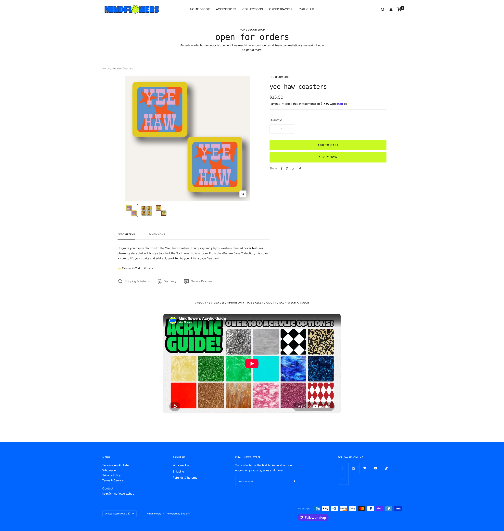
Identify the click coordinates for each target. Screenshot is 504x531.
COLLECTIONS (252, 9)
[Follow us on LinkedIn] (343, 479)
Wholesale (109, 470)
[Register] (293, 481)
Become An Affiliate (115, 465)
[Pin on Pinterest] (287, 168)
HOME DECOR (200, 9)
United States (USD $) (117, 513)
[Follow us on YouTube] (375, 468)
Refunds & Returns (185, 477)
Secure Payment (202, 281)
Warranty (170, 281)
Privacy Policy (111, 475)
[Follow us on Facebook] (343, 468)
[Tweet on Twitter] (293, 168)
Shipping (178, 471)
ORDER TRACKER (280, 9)
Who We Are (181, 465)
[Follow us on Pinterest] (364, 468)
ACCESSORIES (226, 9)
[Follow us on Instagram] (353, 468)
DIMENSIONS (157, 234)
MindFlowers (279, 77)
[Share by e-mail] (299, 168)
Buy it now (328, 157)
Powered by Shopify (178, 513)
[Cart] (399, 9)
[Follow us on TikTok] (386, 468)
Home (105, 68)
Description (126, 234)
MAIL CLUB (306, 9)
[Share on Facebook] (282, 168)
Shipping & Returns (137, 281)
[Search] (382, 9)
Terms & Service (112, 480)
